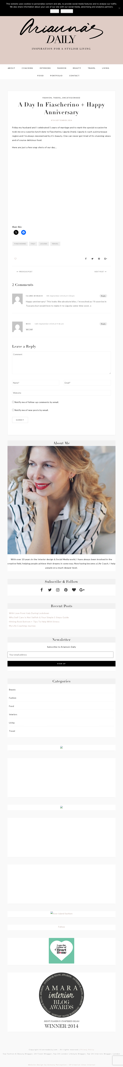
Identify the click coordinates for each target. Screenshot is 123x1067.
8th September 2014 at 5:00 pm (60, 296)
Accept (54, 11)
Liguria (43, 244)
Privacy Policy (87, 1050)
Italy (33, 244)
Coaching (27, 68)
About (11, 68)
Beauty (77, 68)
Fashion (61, 68)
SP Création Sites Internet (82, 1065)
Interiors (45, 68)
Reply (103, 296)
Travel (92, 68)
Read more (67, 11)
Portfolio (56, 76)
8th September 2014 (61, 120)
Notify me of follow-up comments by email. (37, 402)
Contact (74, 76)
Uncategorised (71, 98)
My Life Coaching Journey (22, 625)
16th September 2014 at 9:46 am (49, 324)
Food (40, 76)
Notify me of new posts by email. (32, 410)
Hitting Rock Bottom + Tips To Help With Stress (34, 621)
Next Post (99, 272)
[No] (119, 8)
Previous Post (26, 272)
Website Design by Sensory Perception (47, 1065)
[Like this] (15, 258)
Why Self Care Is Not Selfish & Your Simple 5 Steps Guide (39, 617)
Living (105, 68)
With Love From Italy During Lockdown (29, 613)
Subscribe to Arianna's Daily (61, 647)
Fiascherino (20, 244)
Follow (61, 926)
